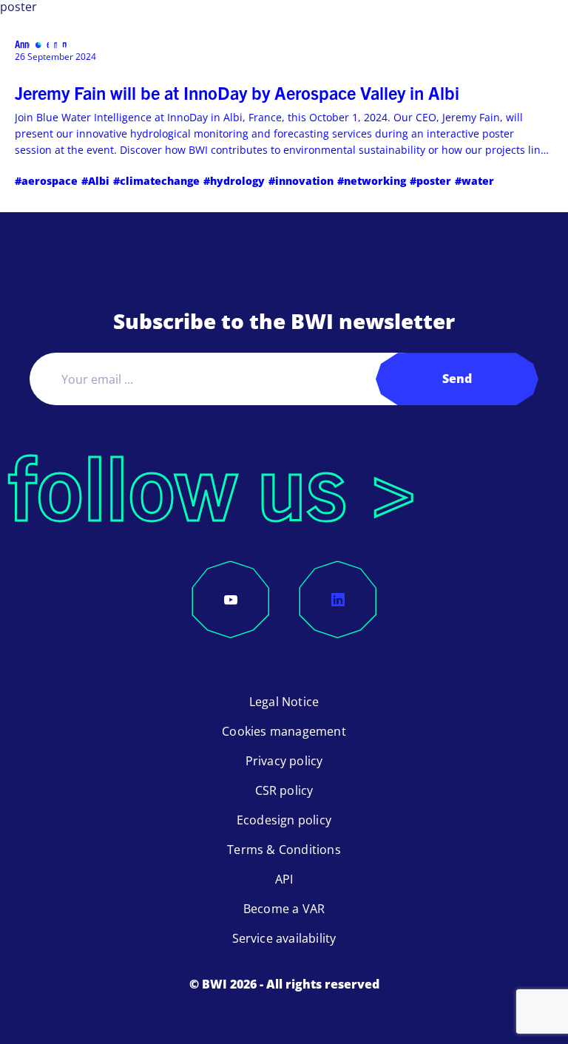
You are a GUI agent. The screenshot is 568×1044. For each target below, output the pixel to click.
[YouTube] (230, 599)
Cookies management (284, 731)
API (284, 879)
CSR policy (284, 790)
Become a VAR (284, 909)
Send (457, 378)
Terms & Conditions (284, 849)
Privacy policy (284, 761)
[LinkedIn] (338, 599)
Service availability (284, 938)
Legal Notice (284, 702)
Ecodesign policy (284, 820)
